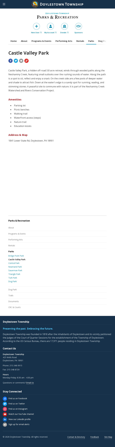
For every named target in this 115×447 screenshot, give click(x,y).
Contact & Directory (76, 437)
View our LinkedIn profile (20, 419)
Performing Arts (15, 239)
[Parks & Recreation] (57, 16)
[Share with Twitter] (16, 61)
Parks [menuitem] (91, 41)
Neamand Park (15, 266)
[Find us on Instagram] (5, 409)
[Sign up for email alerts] (5, 425)
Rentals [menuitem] (80, 41)
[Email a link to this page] (21, 61)
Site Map (108, 437)
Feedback (94, 437)
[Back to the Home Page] (57, 4)
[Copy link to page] (26, 61)
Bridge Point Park (16, 255)
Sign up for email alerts (19, 424)
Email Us (30, 382)
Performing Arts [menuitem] (64, 41)
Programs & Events (17, 233)
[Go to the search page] (110, 4)
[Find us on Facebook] (5, 399)
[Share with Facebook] (10, 61)
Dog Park (12, 281)
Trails (10, 295)
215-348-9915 (16, 365)
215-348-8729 (13, 369)
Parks (11, 251)
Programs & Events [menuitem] (41, 41)
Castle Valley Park (16, 259)
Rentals (11, 245)
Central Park (13, 263)
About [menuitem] (24, 41)
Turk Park (12, 277)
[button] (4, 4)
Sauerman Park (15, 270)
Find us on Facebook (18, 398)
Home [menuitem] (14, 41)
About (11, 227)
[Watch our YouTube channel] (5, 414)
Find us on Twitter (17, 403)
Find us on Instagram (18, 408)
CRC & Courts (14, 307)
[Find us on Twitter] (5, 404)
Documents (13, 301)
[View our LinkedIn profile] (5, 419)
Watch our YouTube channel (21, 414)
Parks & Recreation (19, 220)
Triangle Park (14, 274)
